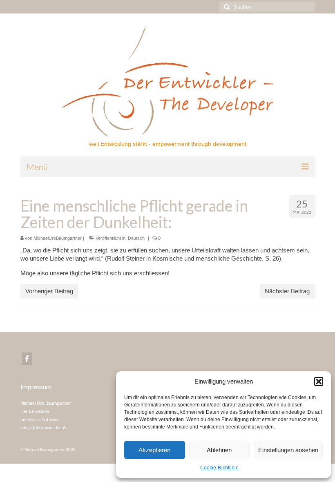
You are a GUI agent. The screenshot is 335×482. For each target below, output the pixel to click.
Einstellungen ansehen (288, 449)
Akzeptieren (154, 449)
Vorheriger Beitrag (49, 291)
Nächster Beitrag (287, 291)
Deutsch (136, 238)
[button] (319, 381)
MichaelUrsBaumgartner (58, 238)
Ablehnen (219, 449)
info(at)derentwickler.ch (43, 427)
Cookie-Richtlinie (219, 468)
